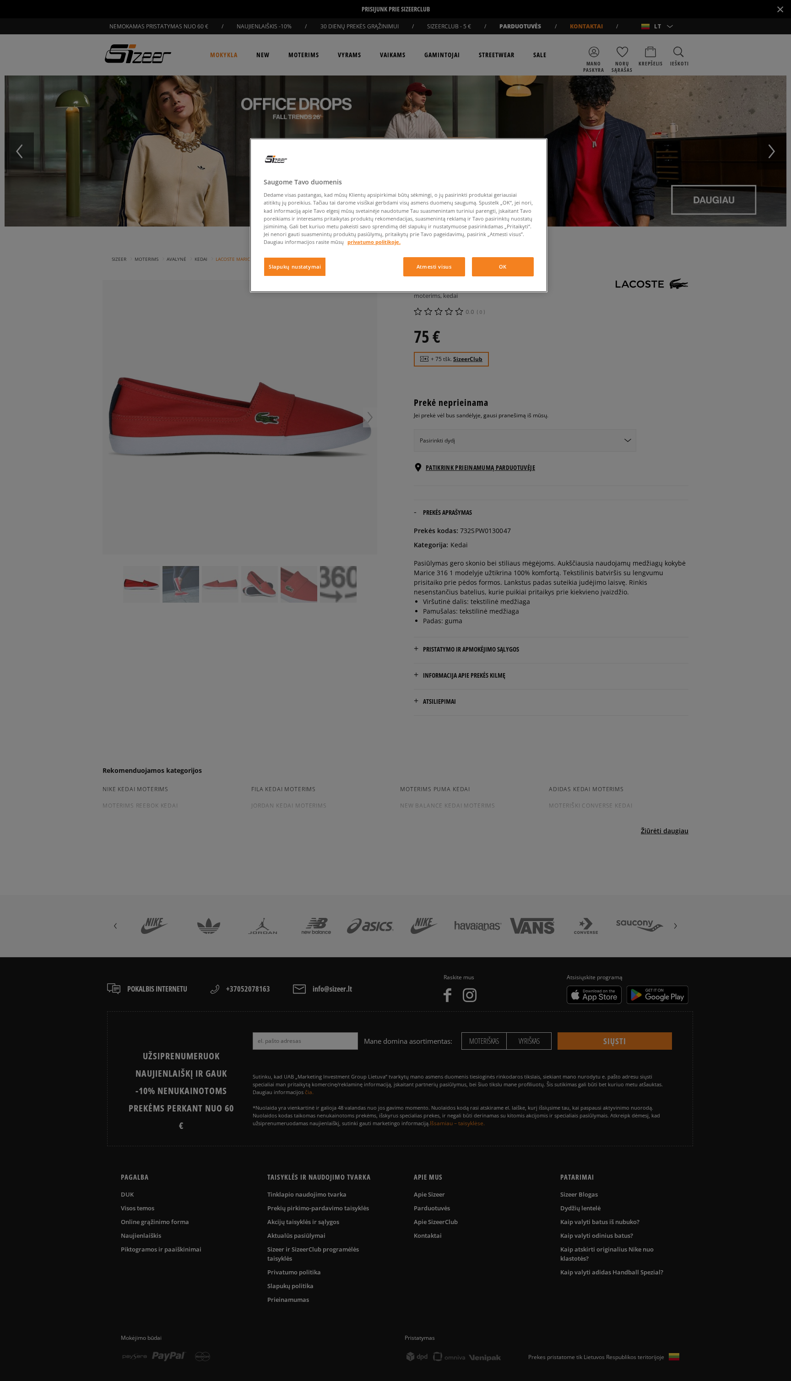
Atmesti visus (434, 266)
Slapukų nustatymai (295, 266)
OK (503, 266)
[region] (398, 215)
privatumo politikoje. (374, 241)
